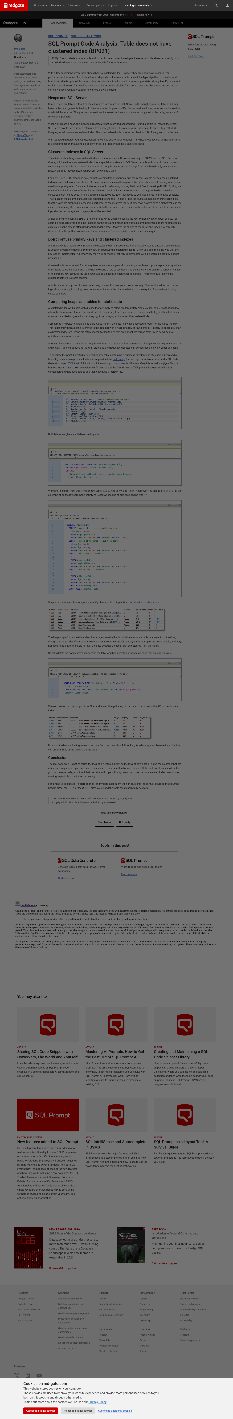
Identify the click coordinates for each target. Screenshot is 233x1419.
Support (112, 5)
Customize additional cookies (115, 1410)
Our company (94, 5)
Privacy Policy (97, 1402)
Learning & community (136, 5)
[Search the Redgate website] (216, 5)
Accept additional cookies (40, 1410)
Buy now (199, 5)
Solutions (56, 5)
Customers (74, 5)
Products (39, 5)
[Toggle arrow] (206, 5)
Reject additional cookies (78, 1410)
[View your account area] (227, 5)
